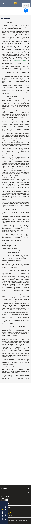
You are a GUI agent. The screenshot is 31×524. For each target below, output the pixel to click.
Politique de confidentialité (15, 522)
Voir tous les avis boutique (5, 513)
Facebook (3, 500)
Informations (5, 507)
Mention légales (23, 520)
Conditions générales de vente (11, 520)
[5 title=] (11, 513)
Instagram (7, 500)
